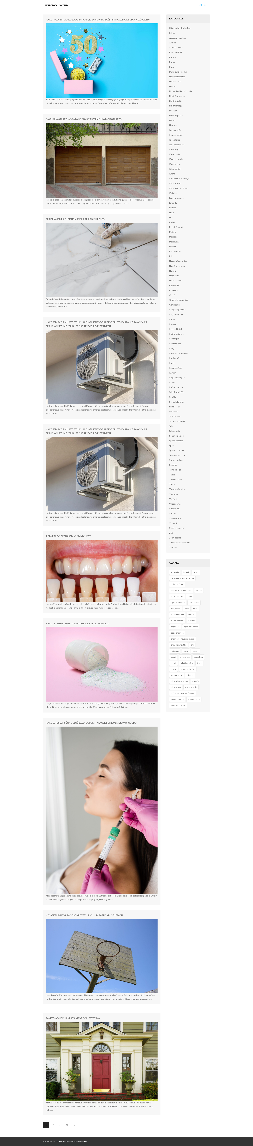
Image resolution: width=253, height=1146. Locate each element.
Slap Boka (173, 411)
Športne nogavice (177, 455)
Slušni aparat (175, 416)
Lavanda (173, 203)
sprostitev (198, 657)
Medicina (173, 236)
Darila (171, 67)
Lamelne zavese (176, 198)
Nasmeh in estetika (178, 261)
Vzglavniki (173, 523)
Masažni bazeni (176, 227)
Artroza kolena (176, 47)
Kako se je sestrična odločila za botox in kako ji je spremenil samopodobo (91, 722)
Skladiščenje (174, 406)
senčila (196, 651)
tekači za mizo (187, 663)
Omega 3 (173, 290)
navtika (191, 621)
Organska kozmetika (178, 300)
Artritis (172, 42)
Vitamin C (173, 513)
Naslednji (74, 1125)
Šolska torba (174, 431)
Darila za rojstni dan (178, 71)
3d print (172, 33)
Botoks (172, 57)
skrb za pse (185, 657)
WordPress (82, 1141)
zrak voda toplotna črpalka (182, 693)
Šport (171, 445)
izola (190, 596)
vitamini (190, 675)
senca (185, 651)
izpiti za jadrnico (178, 602)
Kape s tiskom (175, 154)
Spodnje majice (176, 440)
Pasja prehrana (176, 314)
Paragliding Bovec (177, 309)
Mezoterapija (175, 251)
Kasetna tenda (176, 159)
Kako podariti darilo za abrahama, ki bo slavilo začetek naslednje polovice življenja (98, 19)
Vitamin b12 (174, 508)
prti (192, 645)
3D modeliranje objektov (180, 28)
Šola (171, 426)
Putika (172, 363)
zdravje (195, 681)
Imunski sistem (176, 135)
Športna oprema (176, 450)
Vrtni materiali (175, 518)
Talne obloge (175, 469)
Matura (172, 232)
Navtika (172, 271)
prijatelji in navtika (178, 645)
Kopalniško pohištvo (178, 188)
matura (191, 614)
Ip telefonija (174, 139)
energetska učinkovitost (181, 590)
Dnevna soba (175, 81)
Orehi (172, 295)
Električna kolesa (177, 96)
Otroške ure (174, 304)
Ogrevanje (174, 285)
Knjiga (172, 173)
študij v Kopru (194, 699)
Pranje (172, 348)
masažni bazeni (177, 614)
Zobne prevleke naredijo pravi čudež (68, 536)
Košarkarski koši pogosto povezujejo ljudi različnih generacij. (84, 915)
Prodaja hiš (174, 358)
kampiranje (175, 608)
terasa (173, 669)
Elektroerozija (175, 105)
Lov (170, 217)
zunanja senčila (177, 699)
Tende (172, 484)
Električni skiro (176, 101)
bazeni (186, 572)
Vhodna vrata (175, 504)
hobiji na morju (177, 596)
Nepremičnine (175, 280)
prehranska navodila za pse (182, 639)
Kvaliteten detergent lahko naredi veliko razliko (77, 623)
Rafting (172, 372)
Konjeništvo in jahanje (179, 178)
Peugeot (173, 324)
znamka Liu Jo (191, 687)
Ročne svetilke (176, 387)
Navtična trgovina (177, 266)
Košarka (173, 193)
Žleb (171, 533)
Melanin (172, 246)
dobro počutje (177, 584)
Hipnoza (173, 125)
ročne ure (175, 651)
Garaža (172, 120)
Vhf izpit (173, 499)
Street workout (176, 460)
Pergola (172, 319)
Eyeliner (173, 110)
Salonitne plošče (176, 392)
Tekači (172, 474)
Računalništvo (175, 368)
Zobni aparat (175, 537)
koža (195, 608)
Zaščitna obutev (176, 528)
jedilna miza (194, 602)
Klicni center (175, 169)
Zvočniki (173, 547)
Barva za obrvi (175, 52)
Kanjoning (173, 149)
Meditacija (174, 241)
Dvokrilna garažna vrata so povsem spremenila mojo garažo (84, 119)
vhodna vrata (176, 675)
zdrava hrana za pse (179, 681)
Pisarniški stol (175, 329)
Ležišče (172, 207)
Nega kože (174, 275)
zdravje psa (176, 687)
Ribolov (172, 382)
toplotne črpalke (188, 669)
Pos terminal (175, 343)
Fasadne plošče (176, 115)
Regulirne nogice (177, 377)
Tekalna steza (175, 479)
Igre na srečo (175, 130)
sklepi (173, 657)
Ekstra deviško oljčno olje (180, 91)
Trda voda (173, 494)
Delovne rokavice (177, 76)
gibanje (199, 590)
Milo (171, 256)
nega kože (175, 627)
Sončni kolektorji (176, 436)
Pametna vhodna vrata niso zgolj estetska (73, 1018)
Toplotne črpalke (177, 489)
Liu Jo (171, 212)
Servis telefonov (176, 402)
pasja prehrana (177, 633)
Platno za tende (176, 334)
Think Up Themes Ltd (59, 1141)
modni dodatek (177, 621)
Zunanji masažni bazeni (179, 542)
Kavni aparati (175, 164)
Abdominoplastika (177, 38)
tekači (173, 663)
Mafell (172, 222)
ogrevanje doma (191, 627)
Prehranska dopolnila (178, 353)
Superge (173, 465)
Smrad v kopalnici (177, 421)
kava (187, 608)
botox (195, 572)
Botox (172, 62)
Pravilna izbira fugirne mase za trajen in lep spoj (75, 219)
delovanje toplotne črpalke (182, 578)
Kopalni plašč (175, 183)
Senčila (172, 397)
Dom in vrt (174, 86)
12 (67, 1125)
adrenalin (175, 572)
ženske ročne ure (178, 705)
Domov (202, 5)
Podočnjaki (174, 338)
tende (199, 663)
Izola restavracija (176, 144)
